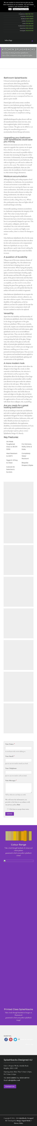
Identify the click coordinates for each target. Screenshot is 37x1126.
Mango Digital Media (23, 1121)
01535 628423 (29, 16)
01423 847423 (29, 30)
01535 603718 (24, 1078)
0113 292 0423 (29, 23)
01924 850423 (29, 28)
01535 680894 (11, 1078)
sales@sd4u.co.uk (14, 1080)
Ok (10, 9)
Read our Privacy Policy (20, 9)
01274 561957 (29, 18)
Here (18, 805)
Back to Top (29, 1044)
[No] (35, 6)
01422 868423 (29, 21)
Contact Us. (10, 1086)
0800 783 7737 (29, 14)
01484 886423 (29, 26)
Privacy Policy (18, 1123)
